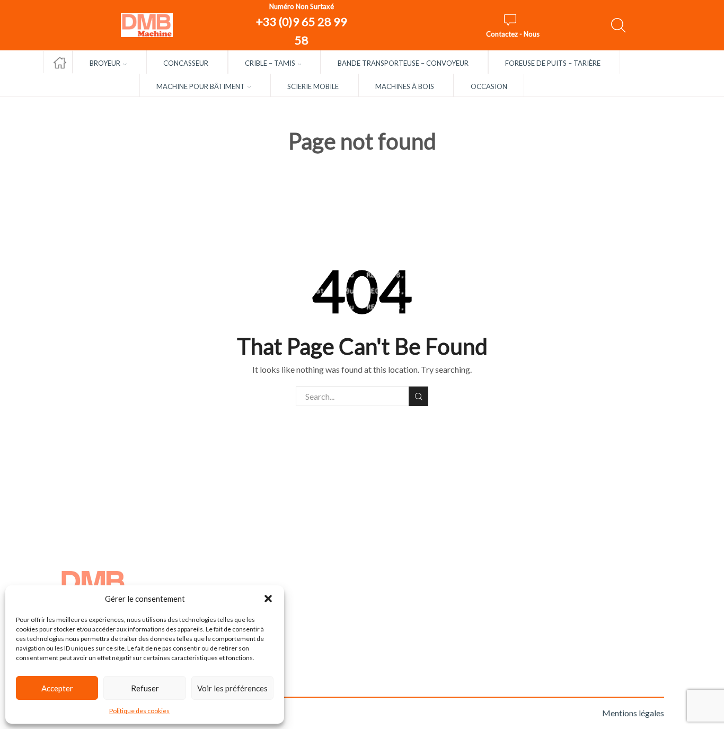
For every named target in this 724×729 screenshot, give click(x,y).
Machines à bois (404, 86)
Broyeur (105, 63)
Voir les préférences (232, 688)
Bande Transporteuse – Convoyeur (403, 63)
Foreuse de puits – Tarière (553, 63)
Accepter (57, 688)
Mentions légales (633, 713)
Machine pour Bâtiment (200, 86)
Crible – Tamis (270, 63)
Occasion (489, 86)
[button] (268, 598)
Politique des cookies (139, 711)
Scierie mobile (313, 86)
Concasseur (185, 63)
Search (418, 396)
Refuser (145, 688)
